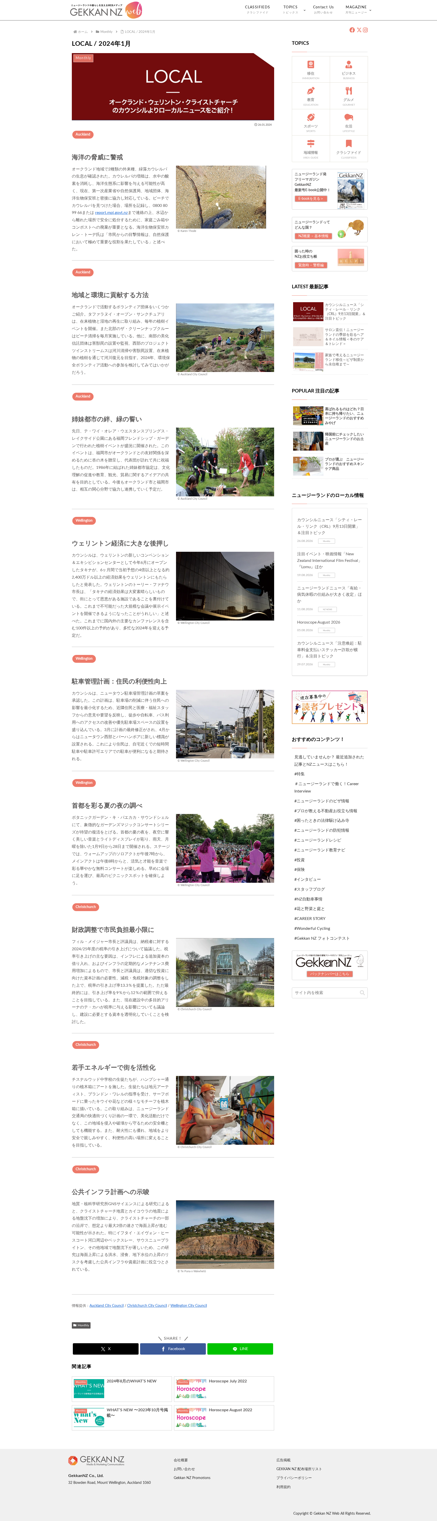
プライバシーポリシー (294, 1478)
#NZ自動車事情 (308, 899)
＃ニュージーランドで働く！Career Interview (326, 787)
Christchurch (86, 907)
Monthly (83, 1325)
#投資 (299, 860)
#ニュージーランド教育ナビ (319, 850)
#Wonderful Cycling (312, 929)
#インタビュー (307, 879)
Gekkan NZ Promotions (192, 1478)
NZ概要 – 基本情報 (313, 236)
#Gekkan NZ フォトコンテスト (322, 938)
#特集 (299, 774)
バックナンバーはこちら (329, 974)
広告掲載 (283, 1460)
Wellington (84, 520)
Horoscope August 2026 (318, 622)
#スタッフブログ (309, 889)
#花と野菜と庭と (309, 909)
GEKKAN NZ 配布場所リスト (299, 1469)
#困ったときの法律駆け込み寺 (321, 821)
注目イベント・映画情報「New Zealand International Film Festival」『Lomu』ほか (329, 560)
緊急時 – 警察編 (311, 265)
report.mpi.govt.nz (111, 213)
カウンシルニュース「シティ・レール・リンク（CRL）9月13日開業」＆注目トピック (329, 526)
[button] (362, 993)
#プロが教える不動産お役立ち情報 (325, 811)
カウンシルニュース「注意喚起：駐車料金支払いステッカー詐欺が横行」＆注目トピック (329, 649)
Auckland (83, 134)
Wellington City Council (188, 1306)
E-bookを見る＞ (311, 199)
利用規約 (283, 1487)
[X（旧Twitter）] (359, 30)
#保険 (299, 870)
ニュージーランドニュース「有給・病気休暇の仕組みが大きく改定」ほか (329, 594)
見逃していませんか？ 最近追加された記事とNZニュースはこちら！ (329, 760)
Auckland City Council (107, 1306)
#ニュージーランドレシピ (317, 840)
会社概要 (181, 1460)
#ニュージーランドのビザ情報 (321, 801)
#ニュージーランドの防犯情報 (321, 830)
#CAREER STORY (309, 919)
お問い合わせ (184, 1469)
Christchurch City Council (147, 1306)
